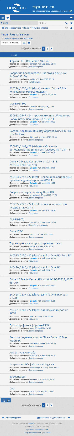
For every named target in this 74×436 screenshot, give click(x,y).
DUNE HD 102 (17, 103)
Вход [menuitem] (72, 18)
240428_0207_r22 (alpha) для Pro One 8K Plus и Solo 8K (38, 296)
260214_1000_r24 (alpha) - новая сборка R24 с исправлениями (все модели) (37, 90)
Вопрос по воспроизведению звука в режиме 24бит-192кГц (38, 74)
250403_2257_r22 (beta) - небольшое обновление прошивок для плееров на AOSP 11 (40, 178)
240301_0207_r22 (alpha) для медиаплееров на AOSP (38, 311)
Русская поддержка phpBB (37, 429)
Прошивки (33, 97)
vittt (31, 328)
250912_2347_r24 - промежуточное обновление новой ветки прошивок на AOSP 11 (39, 117)
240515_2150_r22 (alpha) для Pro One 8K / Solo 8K (40, 255)
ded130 (33, 391)
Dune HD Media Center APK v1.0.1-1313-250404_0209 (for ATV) (33, 163)
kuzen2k (33, 356)
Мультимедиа (34, 82)
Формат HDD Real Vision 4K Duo (29, 61)
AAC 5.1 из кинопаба (22, 352)
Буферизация (17, 376)
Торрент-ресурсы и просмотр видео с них (35, 243)
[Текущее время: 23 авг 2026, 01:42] (66, 28)
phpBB (31, 423)
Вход (5, 23)
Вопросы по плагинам (38, 225)
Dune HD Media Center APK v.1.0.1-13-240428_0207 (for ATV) (41, 281)
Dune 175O (16, 231)
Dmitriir (33, 107)
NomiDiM (34, 343)
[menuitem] (70, 28)
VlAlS (32, 316)
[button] (51, 49)
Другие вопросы (36, 67)
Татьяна (33, 379)
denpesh (33, 64)
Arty (30, 426)
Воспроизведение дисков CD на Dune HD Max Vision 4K (38, 338)
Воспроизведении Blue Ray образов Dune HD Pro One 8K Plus (40, 132)
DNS (12, 388)
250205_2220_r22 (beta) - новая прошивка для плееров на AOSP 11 (38, 205)
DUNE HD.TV (16, 219)
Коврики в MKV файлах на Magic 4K (31, 364)
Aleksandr (34, 137)
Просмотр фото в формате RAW (29, 325)
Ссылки (3, 18)
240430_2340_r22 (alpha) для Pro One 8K (34, 267)
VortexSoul (34, 195)
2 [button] (47, 48)
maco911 (34, 222)
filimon (32, 234)
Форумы (8, 18)
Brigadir (33, 94)
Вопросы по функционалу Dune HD (31, 192)
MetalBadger (35, 367)
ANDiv (32, 246)
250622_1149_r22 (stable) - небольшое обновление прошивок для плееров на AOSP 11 (39, 147)
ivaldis (32, 79)
